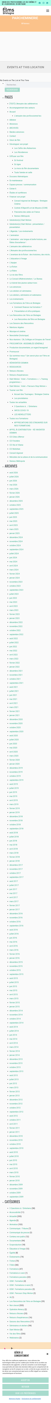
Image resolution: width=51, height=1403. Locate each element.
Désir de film (14, 140)
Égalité (12, 1253)
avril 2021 (13, 703)
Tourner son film (16, 390)
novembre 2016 (16, 917)
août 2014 (13, 1027)
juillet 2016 (14, 934)
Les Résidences (21, 152)
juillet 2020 (14, 740)
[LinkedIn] (47, 3)
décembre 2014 (16, 1011)
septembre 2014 (16, 1023)
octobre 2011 (15, 1120)
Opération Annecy (16, 1309)
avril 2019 (13, 800)
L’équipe (13, 263)
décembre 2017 (16, 865)
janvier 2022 (14, 667)
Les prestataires (21, 398)
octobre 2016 (15, 922)
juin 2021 (13, 695)
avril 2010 (13, 1168)
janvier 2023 (14, 618)
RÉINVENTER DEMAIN (18, 363)
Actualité (13, 1216)
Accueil (12, 112)
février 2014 (14, 1051)
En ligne (17, 164)
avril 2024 (13, 566)
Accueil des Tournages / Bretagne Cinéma (31, 394)
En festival (18, 160)
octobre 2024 (15, 545)
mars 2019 (13, 804)
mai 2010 (13, 1164)
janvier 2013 (14, 1095)
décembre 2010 (16, 1136)
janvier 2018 (14, 861)
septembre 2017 (16, 877)
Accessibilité (14, 1212)
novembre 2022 (16, 626)
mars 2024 (13, 570)
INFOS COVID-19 (21, 410)
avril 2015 (13, 994)
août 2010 (13, 1152)
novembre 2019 (16, 772)
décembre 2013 (16, 1059)
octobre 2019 (15, 776)
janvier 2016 (14, 958)
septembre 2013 (16, 1071)
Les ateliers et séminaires (20, 291)
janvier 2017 (14, 909)
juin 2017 (13, 889)
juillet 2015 (14, 982)
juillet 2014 (14, 1031)
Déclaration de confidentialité (31, 1399)
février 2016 (14, 954)
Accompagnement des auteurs (22, 108)
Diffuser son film (16, 156)
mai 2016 (13, 942)
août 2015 (13, 978)
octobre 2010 (15, 1144)
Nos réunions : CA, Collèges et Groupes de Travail (30, 339)
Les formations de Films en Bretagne (24, 303)
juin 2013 (13, 1083)
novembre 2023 (16, 582)
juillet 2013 (14, 1079)
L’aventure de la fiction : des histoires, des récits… (30, 254)
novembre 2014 (16, 1015)
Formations (14, 1269)
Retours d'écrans (16, 1313)
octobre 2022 (15, 630)
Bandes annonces (16, 132)
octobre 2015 (15, 970)
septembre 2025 (16, 509)
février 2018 (14, 857)
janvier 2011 (14, 1132)
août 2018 (13, 833)
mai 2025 (13, 521)
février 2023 (14, 614)
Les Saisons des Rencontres (21, 323)
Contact (12, 136)
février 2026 (14, 493)
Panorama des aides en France (27, 212)
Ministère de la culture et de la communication (28, 457)
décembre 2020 (16, 719)
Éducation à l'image (17, 1249)
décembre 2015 (16, 962)
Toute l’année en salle (23, 172)
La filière (13, 271)
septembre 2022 (16, 634)
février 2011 (14, 1128)
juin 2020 (13, 744)
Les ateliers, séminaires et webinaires (25, 295)
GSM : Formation (16, 1281)
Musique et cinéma (17, 331)
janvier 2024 (14, 578)
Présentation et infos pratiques (27, 311)
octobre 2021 (15, 679)
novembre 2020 (16, 723)
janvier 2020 (14, 764)
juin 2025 (13, 517)
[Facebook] (40, 3)
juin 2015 (13, 986)
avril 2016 (13, 946)
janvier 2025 (14, 533)
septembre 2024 (16, 549)
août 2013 (13, 1075)
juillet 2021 (14, 691)
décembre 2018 (16, 816)
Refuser (25, 1386)
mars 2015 (13, 998)
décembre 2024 (16, 537)
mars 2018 (13, 853)
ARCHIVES (13, 128)
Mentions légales (14, 1399)
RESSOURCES (15, 367)
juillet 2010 (14, 1156)
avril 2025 (13, 525)
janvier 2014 (14, 1055)
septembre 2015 (16, 974)
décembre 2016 (16, 913)
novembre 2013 (16, 1063)
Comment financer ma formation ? (28, 307)
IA (10, 1297)
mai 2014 (13, 1039)
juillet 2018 (14, 837)
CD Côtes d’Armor (16, 437)
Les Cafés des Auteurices (25, 148)
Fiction (12, 1261)
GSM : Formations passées (20, 1289)
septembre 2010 (16, 1148)
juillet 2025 (14, 513)
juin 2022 (13, 646)
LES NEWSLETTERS (22, 414)
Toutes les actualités (18, 402)
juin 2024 (13, 557)
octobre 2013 (15, 1067)
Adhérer (12, 120)
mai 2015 (13, 990)
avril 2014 (13, 1043)
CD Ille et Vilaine (16, 445)
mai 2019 (13, 796)
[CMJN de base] (8, 11)
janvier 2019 (14, 812)
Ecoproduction (15, 1245)
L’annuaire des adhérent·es (20, 246)
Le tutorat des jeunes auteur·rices (23, 283)
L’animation (14, 235)
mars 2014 (13, 1047)
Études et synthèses (18, 193)
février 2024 (14, 574)
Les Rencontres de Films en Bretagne (25, 315)
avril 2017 (13, 897)
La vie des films (16, 275)
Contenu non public (17, 1236)
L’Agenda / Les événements (21, 231)
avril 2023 (13, 606)
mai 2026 (13, 485)
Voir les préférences (25, 1393)
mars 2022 (13, 659)
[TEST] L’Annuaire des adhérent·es (23, 104)
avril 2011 (13, 1124)
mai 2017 (13, 893)
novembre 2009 (16, 1189)
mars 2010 (13, 1172)
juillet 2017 (14, 885)
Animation (13, 1224)
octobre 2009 (15, 1193)
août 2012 (13, 1116)
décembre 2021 (16, 671)
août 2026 (13, 473)
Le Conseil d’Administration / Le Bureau (25, 279)
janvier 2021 (14, 715)
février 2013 (14, 1091)
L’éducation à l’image (18, 258)
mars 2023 (13, 610)
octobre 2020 (15, 727)
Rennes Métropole (22, 216)
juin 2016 (13, 938)
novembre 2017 (16, 869)
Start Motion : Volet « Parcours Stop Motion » (28, 386)
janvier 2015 (14, 1006)
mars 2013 (13, 1087)
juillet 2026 (14, 477)
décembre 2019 (16, 768)
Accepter (25, 1380)
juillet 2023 (14, 594)
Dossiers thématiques (18, 176)
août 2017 (13, 881)
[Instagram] (43, 3)
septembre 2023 (16, 590)
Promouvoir (14, 352)
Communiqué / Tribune (18, 1228)
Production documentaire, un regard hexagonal (28, 347)
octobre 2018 (15, 824)
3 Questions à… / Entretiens (25, 406)
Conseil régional (16, 453)
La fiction (13, 267)
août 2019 (13, 784)
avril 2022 (13, 655)
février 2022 (14, 663)
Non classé (14, 1305)
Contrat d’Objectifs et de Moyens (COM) (30, 208)
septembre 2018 (16, 828)
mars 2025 (13, 529)
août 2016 (13, 930)
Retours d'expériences (18, 1317)
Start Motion (14, 1330)
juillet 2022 (14, 642)
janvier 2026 (14, 497)
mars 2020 (13, 756)
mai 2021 (13, 699)
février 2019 (14, 808)
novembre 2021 (16, 675)
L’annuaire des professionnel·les (27, 116)
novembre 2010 (16, 1140)
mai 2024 (13, 562)
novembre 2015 (16, 966)
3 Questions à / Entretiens (20, 1208)
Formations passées (18, 1277)
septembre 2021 (16, 683)
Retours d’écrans (16, 371)
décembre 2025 (16, 501)
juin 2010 (13, 1160)
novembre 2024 (16, 541)
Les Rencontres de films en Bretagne (29, 319)
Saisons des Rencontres (19, 1321)
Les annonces (15, 287)
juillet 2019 (14, 788)
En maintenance (15, 180)
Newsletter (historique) (19, 335)
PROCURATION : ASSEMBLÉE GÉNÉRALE (26, 343)
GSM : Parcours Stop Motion (21, 1293)
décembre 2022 (16, 622)
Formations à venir (17, 1273)
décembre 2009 (16, 1184)
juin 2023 (13, 598)
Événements (14, 1257)
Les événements (16, 299)
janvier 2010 (14, 1180)
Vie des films (15, 1334)
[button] (47, 1354)
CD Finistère (14, 441)
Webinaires (14, 1338)
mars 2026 (13, 489)
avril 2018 (13, 849)
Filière (12, 1265)
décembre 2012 (16, 1100)
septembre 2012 (16, 1112)
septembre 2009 (16, 1197)
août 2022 (13, 638)
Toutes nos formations (18, 418)
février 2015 (14, 1002)
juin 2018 (13, 841)
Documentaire (15, 1241)
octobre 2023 (15, 586)
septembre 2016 (16, 926)
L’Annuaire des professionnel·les (23, 250)
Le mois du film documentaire (26, 168)
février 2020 (14, 760)
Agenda (12, 1220)
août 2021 (13, 687)
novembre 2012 (16, 1104)
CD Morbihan (14, 449)
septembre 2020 (16, 731)
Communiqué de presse (19, 1232)
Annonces (13, 124)
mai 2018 (13, 845)
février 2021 (14, 711)
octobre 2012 (15, 1108)
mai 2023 (13, 602)
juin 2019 (13, 792)
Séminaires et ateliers (18, 1325)
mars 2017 (13, 901)
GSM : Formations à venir (19, 1285)
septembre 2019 (16, 780)
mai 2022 (13, 651)
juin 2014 (13, 1035)
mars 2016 (13, 950)
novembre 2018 (16, 820)
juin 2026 (13, 481)
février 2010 (14, 1176)
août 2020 (13, 735)
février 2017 (14, 905)
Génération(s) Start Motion (20, 220)
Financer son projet (17, 197)
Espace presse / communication (22, 184)
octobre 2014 (15, 1019)
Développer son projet (18, 144)
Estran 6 (12, 189)
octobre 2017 (15, 873)
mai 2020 (13, 748)
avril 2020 (13, 752)
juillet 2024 (14, 553)
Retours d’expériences (18, 375)
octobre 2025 (15, 505)
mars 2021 (13, 707)
